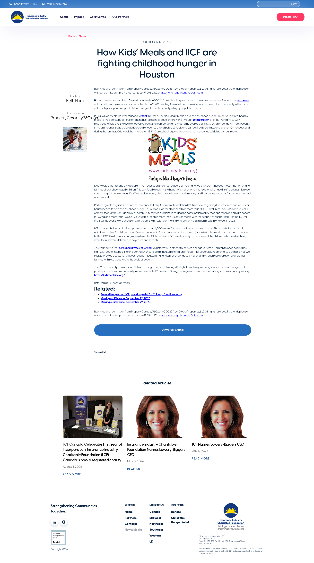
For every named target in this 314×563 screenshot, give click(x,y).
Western (155, 535)
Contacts (131, 523)
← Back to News (75, 36)
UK (151, 541)
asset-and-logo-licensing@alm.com (182, 92)
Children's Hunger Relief (180, 520)
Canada (154, 511)
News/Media (133, 529)
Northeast (156, 523)
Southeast (156, 529)
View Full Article (173, 330)
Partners (131, 518)
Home (129, 511)
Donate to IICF (290, 16)
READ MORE (72, 474)
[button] (64, 17)
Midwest (155, 518)
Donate (176, 511)
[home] (29, 17)
